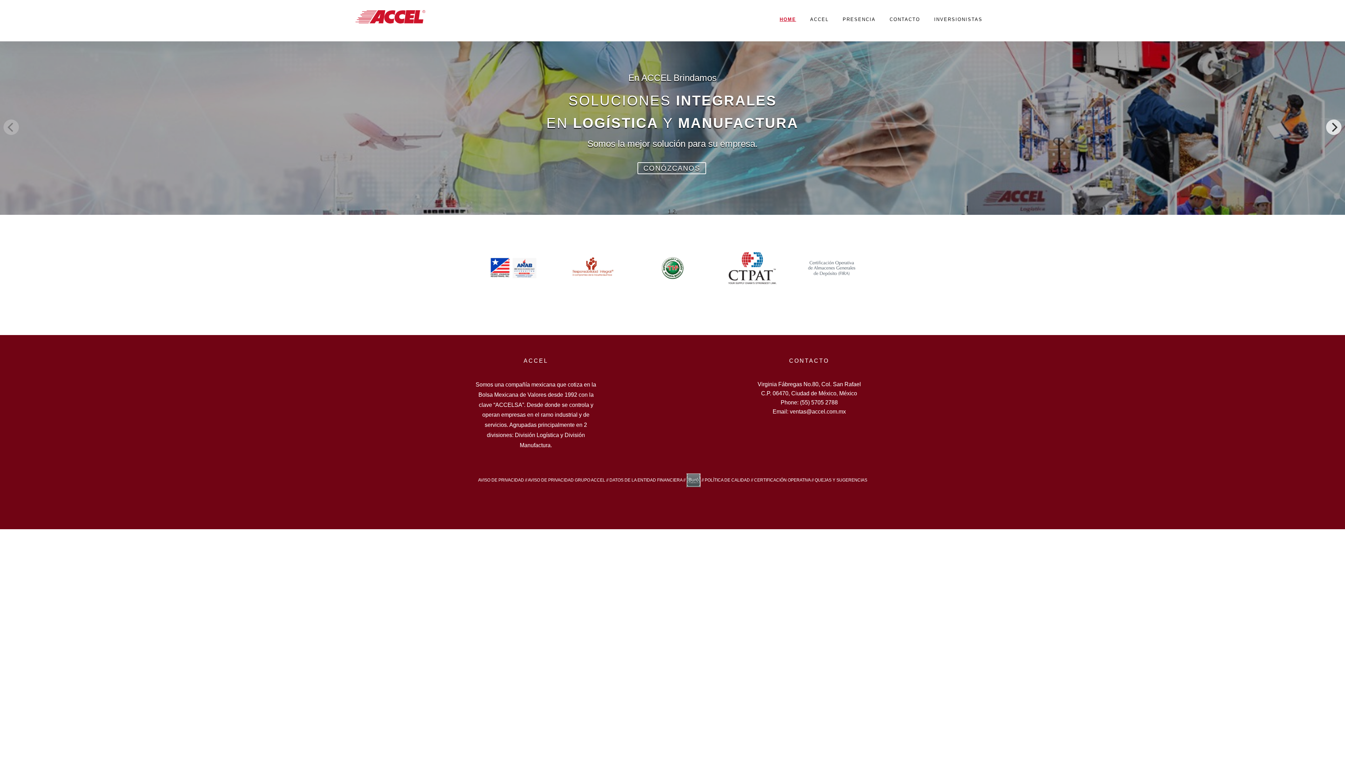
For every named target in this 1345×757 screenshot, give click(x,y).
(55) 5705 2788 (819, 402)
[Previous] (11, 127)
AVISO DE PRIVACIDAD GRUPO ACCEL (566, 479)
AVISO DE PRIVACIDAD (501, 479)
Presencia (859, 19)
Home (788, 19)
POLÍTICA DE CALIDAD (727, 479)
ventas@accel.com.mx (818, 412)
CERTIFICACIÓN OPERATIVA (782, 479)
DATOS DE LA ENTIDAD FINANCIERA (645, 479)
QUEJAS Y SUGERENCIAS (841, 479)
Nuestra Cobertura (905, 157)
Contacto (905, 19)
